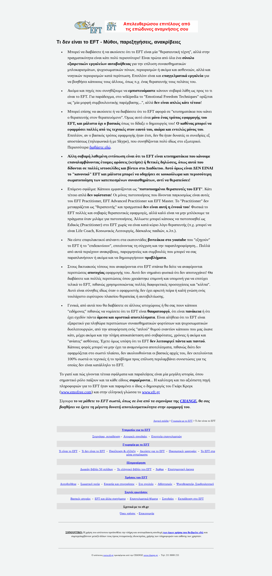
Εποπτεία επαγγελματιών (166, 436)
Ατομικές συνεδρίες (135, 436)
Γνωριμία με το (182, 420)
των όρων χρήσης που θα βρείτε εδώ (183, 532)
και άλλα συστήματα (110, 498)
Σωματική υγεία (90, 484)
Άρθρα (160, 469)
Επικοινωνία (146, 513)
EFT (136, 444)
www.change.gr (151, 555)
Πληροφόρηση (136, 462)
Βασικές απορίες (80, 498)
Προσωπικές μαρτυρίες (183, 451)
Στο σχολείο (146, 484)
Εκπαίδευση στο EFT (191, 498)
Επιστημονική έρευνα (181, 469)
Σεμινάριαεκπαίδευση (106, 436)
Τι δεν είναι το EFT (93, 451)
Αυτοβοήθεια (68, 484)
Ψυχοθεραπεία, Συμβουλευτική (195, 484)
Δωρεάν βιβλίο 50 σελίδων (96, 469)
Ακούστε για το (152, 451)
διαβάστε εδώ (100, 147)
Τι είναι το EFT (68, 451)
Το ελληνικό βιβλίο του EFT (134, 469)
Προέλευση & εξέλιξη (122, 451)
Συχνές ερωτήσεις (136, 492)
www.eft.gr (151, 392)
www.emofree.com (76, 392)
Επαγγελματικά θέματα (144, 498)
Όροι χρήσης (127, 513)
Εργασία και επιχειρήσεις (119, 484)
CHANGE (188, 401)
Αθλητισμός (165, 484)
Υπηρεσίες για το (136, 429)
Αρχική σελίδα (161, 420)
